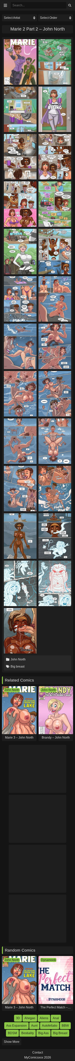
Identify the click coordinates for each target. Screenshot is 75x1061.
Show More (11, 1041)
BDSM (12, 1033)
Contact (37, 1052)
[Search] (69, 5)
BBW (65, 1025)
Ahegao (29, 1018)
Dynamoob (48, 960)
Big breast (17, 666)
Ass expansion (16, 1025)
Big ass (43, 1033)
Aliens (44, 1018)
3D (18, 1018)
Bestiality (27, 1033)
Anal (56, 1018)
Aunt (34, 1025)
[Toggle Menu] (5, 5)
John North (18, 659)
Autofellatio (49, 1025)
